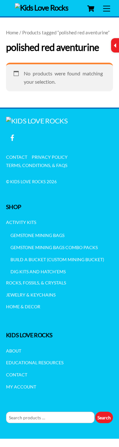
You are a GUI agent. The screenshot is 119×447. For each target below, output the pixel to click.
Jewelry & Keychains (31, 294)
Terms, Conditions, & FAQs (36, 165)
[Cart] (90, 8)
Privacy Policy (50, 157)
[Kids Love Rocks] (42, 7)
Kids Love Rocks (28, 181)
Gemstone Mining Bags (37, 235)
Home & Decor (23, 306)
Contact (16, 157)
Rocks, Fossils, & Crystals (36, 282)
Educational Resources (34, 362)
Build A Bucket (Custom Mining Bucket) (57, 259)
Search (104, 417)
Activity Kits (21, 222)
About (13, 350)
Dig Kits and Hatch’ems (38, 271)
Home (12, 32)
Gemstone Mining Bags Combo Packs (54, 247)
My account (21, 386)
